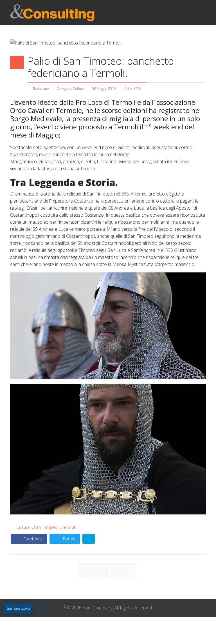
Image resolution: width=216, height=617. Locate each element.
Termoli (69, 527)
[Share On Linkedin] (88, 539)
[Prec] (93, 571)
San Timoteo (45, 527)
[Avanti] (122, 571)
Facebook (32, 538)
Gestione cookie (18, 608)
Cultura (78, 88)
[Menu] (159, 12)
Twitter (68, 538)
